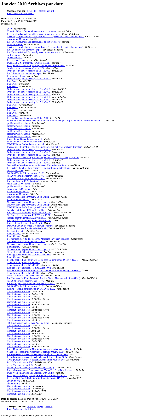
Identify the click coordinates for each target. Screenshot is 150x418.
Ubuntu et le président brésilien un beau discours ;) (30, 367)
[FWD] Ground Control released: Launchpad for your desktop (36, 359)
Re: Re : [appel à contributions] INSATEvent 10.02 (31, 283)
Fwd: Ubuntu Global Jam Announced (24, 139)
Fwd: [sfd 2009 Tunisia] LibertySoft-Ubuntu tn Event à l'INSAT (37, 375)
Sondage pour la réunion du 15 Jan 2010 (26, 68)
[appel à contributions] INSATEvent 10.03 (27, 210)
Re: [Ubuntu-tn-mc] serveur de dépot (24, 49)
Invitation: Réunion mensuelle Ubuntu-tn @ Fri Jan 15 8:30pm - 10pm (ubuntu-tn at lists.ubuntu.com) (54, 120)
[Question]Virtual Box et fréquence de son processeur (32, 31)
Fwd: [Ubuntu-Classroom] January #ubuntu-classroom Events (36, 65)
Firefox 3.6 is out (15, 231)
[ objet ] (41, 11)
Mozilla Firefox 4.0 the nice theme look (25, 275)
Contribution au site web (18, 291)
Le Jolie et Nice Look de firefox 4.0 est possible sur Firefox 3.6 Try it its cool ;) (44, 260)
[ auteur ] (49, 11)
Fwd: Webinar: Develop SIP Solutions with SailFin (31, 373)
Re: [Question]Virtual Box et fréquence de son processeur (34, 34)
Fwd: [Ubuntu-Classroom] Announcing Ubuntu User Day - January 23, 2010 (43, 157)
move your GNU (15, 170)
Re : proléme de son (16, 76)
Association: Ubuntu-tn (18, 39)
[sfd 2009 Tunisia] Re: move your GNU (26, 173)
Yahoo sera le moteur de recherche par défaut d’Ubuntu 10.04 (36, 352)
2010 (9, 28)
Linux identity (14, 233)
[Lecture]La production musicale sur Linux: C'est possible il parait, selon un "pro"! (45, 36)
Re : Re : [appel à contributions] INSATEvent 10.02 (31, 289)
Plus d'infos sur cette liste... (20, 13)
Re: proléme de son (16, 60)
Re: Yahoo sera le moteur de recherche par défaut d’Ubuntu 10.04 (37, 354)
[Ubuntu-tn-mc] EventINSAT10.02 (23, 262)
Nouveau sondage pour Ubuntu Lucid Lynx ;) (28, 197)
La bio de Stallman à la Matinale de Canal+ (27, 228)
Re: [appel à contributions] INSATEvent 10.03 (29, 212)
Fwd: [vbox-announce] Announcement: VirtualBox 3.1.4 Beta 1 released (41, 370)
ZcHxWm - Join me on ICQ (20, 362)
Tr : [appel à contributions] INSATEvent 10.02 (29, 215)
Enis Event (12, 81)
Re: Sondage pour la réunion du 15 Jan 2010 (28, 118)
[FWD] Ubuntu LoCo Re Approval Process (27, 207)
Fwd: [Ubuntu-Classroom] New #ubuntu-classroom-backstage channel (40, 349)
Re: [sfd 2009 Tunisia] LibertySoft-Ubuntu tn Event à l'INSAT (36, 378)
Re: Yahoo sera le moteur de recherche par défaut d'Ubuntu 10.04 (37, 357)
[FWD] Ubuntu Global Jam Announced (25, 144)
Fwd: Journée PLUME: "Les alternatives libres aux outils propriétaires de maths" (44, 147)
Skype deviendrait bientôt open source (25, 252)
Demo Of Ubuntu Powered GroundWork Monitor (30, 225)
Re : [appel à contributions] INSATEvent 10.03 (29, 254)
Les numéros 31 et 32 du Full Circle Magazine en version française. (38, 239)
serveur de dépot (15, 44)
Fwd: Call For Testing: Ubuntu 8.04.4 (25, 223)
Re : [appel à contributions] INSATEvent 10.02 (29, 268)
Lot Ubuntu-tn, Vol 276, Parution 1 (23, 181)
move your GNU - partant (19, 183)
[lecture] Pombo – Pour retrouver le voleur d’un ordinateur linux (37, 165)
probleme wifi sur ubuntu (19, 123)
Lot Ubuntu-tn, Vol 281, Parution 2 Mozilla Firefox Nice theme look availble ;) (44, 278)
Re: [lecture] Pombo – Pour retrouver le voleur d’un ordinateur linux (39, 168)
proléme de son (14, 55)
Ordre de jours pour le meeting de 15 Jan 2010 (29, 70)
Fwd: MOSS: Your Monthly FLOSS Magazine (29, 63)
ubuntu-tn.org (13, 380)
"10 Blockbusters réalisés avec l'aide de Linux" (29, 323)
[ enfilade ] (32, 11)
